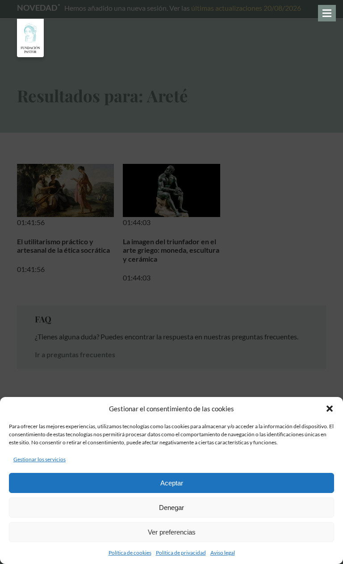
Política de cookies (130, 552)
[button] (329, 408)
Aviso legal (222, 552)
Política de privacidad (181, 552)
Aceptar (171, 483)
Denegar (171, 507)
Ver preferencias (172, 532)
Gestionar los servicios (39, 459)
